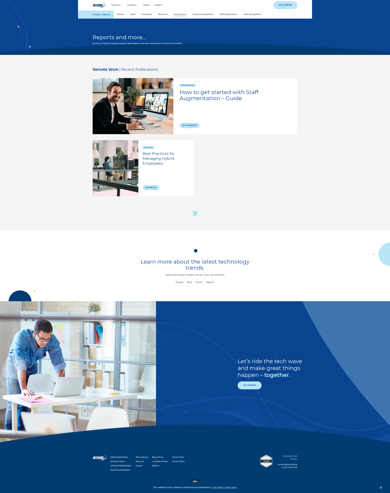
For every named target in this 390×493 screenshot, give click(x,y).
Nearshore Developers (120, 470)
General (120, 14)
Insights (158, 5)
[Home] (99, 5)
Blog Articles (158, 457)
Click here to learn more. (224, 487)
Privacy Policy (178, 461)
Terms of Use (178, 457)
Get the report (190, 125)
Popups (179, 282)
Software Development (202, 14)
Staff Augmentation (228, 14)
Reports (210, 282)
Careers (146, 5)
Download (151, 187)
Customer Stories (160, 461)
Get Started (285, 5)
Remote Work (180, 14)
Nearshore (163, 14)
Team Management (252, 14)
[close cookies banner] (381, 487)
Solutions (115, 5)
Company (131, 5)
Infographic (147, 14)
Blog (189, 282)
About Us (140, 461)
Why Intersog (142, 457)
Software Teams (117, 461)
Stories (199, 282)
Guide (132, 14)
